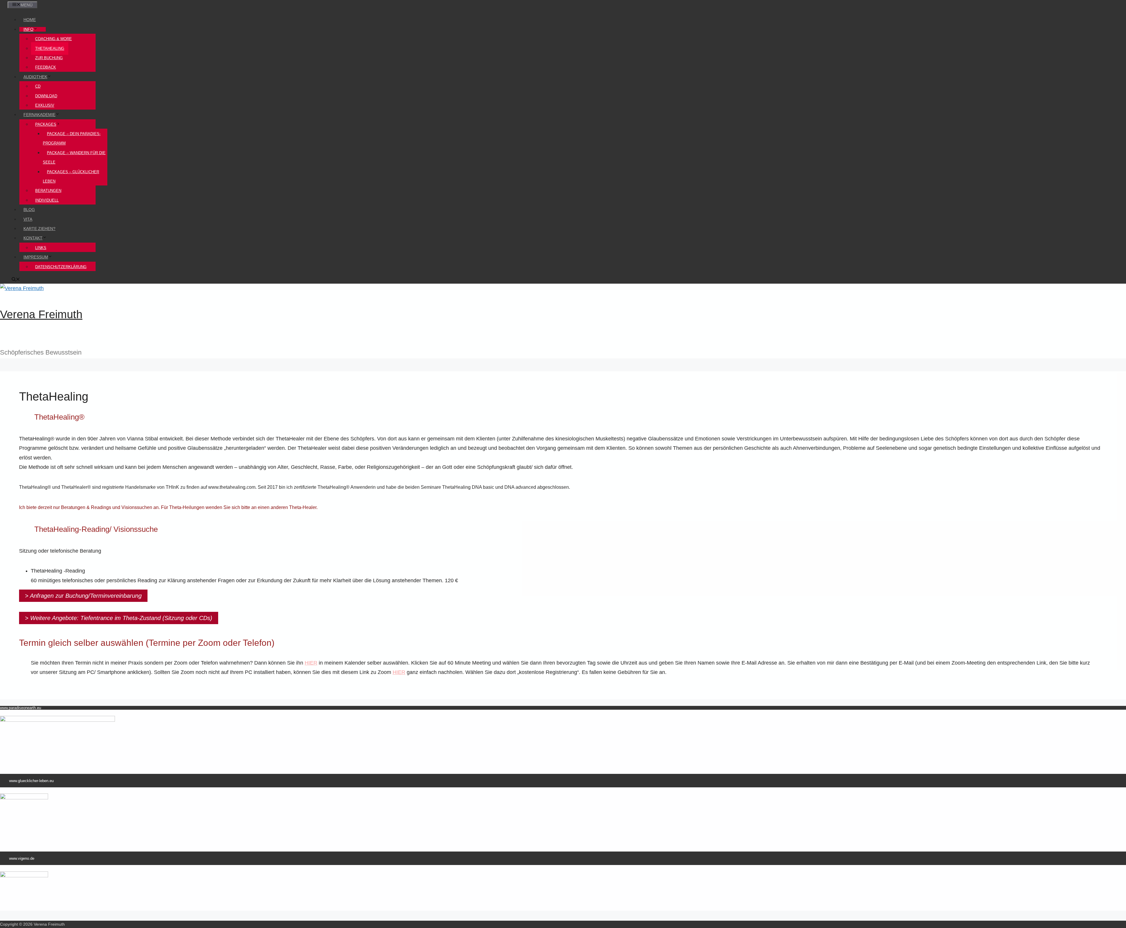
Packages (45, 124)
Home (29, 19)
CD (37, 86)
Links (40, 248)
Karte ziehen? (39, 228)
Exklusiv (44, 105)
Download (46, 96)
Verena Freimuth (41, 314)
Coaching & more (53, 39)
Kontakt (33, 238)
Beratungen (48, 190)
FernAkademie (39, 114)
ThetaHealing (49, 48)
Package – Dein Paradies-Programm (72, 138)
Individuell (47, 200)
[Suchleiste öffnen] (16, 279)
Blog (29, 209)
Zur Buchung (49, 58)
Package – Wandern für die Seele (74, 157)
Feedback (45, 67)
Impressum (35, 257)
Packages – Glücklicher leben (71, 176)
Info (28, 29)
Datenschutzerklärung (61, 267)
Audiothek (35, 76)
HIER (399, 672)
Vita (27, 219)
